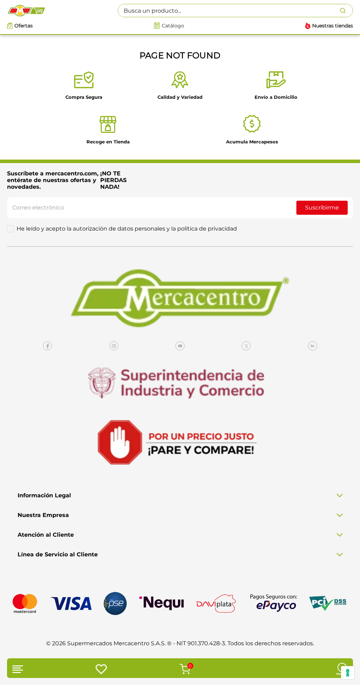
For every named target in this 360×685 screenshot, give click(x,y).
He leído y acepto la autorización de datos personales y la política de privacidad (127, 229)
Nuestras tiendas (332, 26)
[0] (183, 670)
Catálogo (173, 26)
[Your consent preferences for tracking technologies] (347, 672)
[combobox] (235, 10)
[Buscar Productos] (346, 10)
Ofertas (23, 26)
